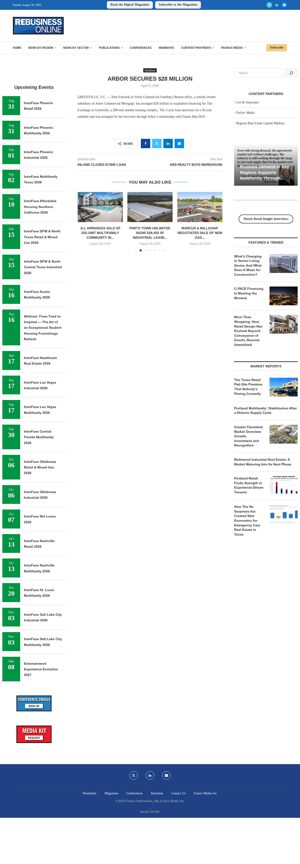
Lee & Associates (247, 102)
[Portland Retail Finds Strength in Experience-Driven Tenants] (284, 485)
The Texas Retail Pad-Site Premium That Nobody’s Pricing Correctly (248, 387)
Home (17, 47)
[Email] (284, 5)
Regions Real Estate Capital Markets (260, 123)
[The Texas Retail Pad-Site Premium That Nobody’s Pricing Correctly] (284, 387)
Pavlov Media (245, 112)
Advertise (156, 793)
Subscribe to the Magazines (178, 4)
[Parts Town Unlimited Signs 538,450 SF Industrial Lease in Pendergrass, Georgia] (150, 207)
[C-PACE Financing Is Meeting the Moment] (284, 296)
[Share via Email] (179, 143)
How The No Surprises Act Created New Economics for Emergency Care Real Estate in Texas (247, 520)
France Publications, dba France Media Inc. (155, 801)
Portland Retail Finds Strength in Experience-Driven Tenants (248, 485)
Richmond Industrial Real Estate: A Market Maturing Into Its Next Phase (262, 462)
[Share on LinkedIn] (168, 143)
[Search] (291, 73)
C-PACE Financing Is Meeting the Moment (248, 293)
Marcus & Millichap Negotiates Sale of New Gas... (199, 232)
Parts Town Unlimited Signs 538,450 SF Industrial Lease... (150, 232)
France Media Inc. (206, 793)
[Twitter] (269, 5)
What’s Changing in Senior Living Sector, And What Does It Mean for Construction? (248, 265)
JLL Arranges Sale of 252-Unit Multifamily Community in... (100, 232)
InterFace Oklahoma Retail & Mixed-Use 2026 (40, 467)
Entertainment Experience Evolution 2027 (41, 669)
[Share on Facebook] (145, 143)
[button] (84, 222)
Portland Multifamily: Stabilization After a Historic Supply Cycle (265, 410)
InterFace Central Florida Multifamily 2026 (39, 437)
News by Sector (76, 47)
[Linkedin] (277, 5)
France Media (232, 47)
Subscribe (277, 47)
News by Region (40, 47)
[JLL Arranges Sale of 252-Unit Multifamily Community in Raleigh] (100, 207)
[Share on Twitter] (156, 143)
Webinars (166, 47)
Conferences (141, 47)
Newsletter (89, 793)
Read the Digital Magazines (129, 4)
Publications (109, 47)
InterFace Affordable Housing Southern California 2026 (40, 206)
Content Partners (196, 47)
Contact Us (178, 793)
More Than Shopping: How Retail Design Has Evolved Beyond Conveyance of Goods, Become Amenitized (248, 331)
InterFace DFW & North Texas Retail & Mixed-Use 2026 (42, 237)
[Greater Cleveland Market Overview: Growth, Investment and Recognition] (284, 434)
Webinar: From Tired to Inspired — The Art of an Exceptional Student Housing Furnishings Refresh (42, 327)
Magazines (111, 793)
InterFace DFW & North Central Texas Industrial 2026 (43, 267)
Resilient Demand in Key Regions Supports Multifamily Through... (264, 172)
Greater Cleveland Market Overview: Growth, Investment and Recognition (248, 436)
